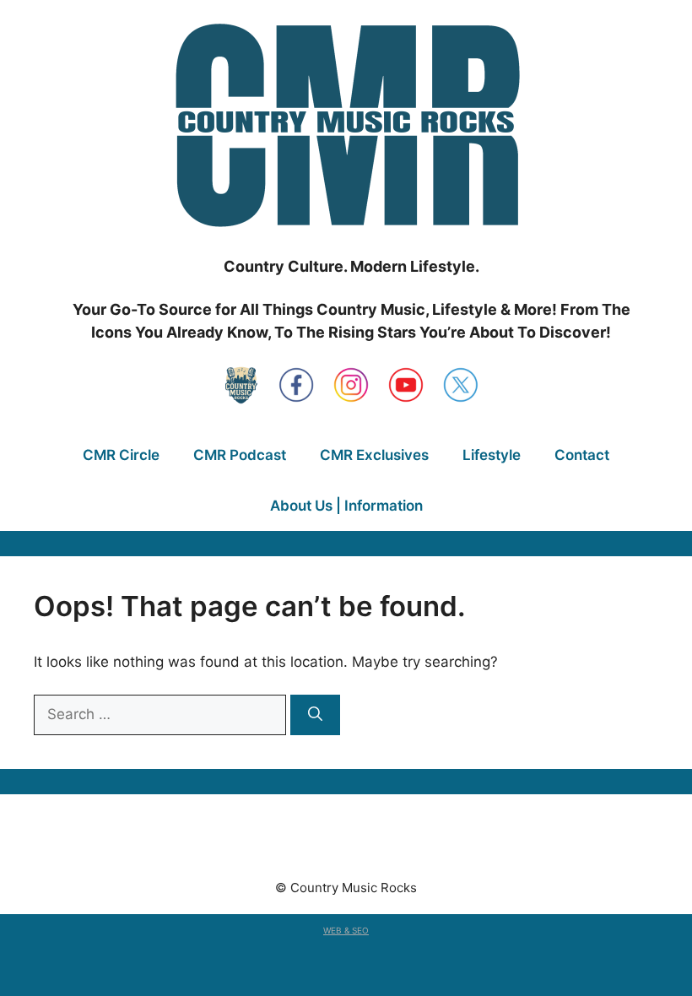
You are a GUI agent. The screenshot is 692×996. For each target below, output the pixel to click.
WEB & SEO (346, 930)
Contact (581, 455)
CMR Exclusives (374, 455)
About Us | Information (346, 505)
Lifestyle (491, 455)
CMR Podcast (239, 455)
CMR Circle (121, 455)
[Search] (315, 715)
